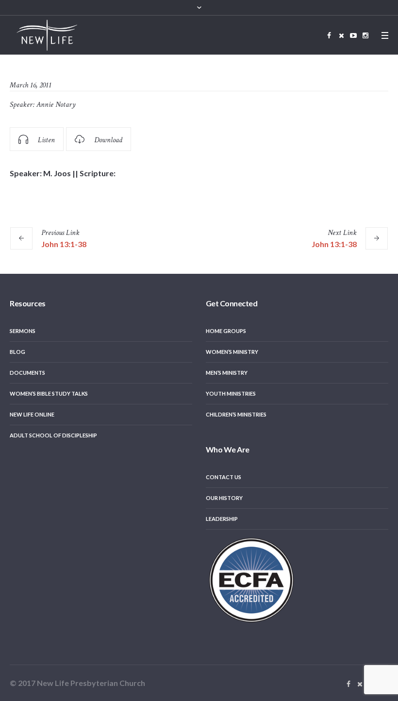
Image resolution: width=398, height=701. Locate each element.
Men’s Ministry (227, 372)
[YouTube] (353, 35)
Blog (17, 352)
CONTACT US (223, 477)
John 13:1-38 (63, 244)
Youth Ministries (231, 393)
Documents (27, 372)
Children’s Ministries (236, 414)
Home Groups (226, 331)
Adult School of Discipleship (53, 435)
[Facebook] (329, 35)
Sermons (22, 331)
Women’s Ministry (232, 352)
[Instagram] (365, 35)
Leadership (222, 519)
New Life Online (32, 414)
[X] (341, 35)
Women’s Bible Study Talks (49, 393)
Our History (224, 498)
